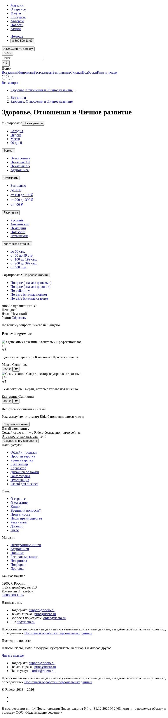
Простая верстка (22, 456)
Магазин (16, 5)
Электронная (20, 158)
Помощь (16, 36)
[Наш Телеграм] (12, 701)
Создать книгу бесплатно (20, 440)
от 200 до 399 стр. (23, 263)
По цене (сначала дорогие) (30, 286)
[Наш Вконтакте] (12, 697)
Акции (15, 29)
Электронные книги (25, 545)
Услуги (15, 13)
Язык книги (11, 212)
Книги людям (107, 72)
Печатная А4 (20, 162)
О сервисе (18, 9)
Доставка (17, 568)
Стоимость (11, 178)
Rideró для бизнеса (24, 484)
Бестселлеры (43, 72)
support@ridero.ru (41, 610)
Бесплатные (61, 72)
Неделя (15, 135)
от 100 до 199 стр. (23, 259)
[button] (84, 63)
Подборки (89, 72)
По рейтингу (20, 290)
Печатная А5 (20, 166)
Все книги (9, 72)
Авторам (17, 21)
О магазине (19, 502)
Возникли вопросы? (25, 510)
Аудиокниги (19, 549)
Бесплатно (18, 185)
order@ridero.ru (54, 618)
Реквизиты (18, 522)
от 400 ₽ (16, 204)
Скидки (76, 72)
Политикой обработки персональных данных (58, 633)
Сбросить (19, 317)
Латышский (19, 236)
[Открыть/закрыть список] (74, 91)
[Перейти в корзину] (10, 79)
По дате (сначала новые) (28, 294)
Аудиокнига (19, 170)
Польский (17, 232)
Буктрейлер (19, 464)
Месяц (15, 139)
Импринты (25, 72)
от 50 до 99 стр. (21, 255)
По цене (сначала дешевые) (30, 283)
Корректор (18, 468)
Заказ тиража (20, 476)
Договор (16, 526)
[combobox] (84, 58)
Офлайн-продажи (23, 452)
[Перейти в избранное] (4, 79)
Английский (19, 224)
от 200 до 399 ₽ (21, 200)
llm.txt (14, 530)
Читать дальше (13, 655)
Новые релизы (33, 123)
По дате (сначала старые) (29, 298)
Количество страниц (17, 243)
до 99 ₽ (15, 190)
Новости (16, 25)
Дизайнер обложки (24, 472)
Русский (16, 220)
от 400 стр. (18, 267)
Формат (9, 150)
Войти (7, 53)
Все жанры (10, 83)
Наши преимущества (26, 518)
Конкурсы (18, 17)
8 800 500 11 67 (13, 595)
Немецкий (18, 228)
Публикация (19, 480)
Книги (15, 506)
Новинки (17, 553)
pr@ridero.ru (26, 622)
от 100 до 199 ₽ (21, 195)
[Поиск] (6, 63)
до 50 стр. (17, 251)
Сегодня (16, 131)
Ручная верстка (21, 460)
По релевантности (36, 275)
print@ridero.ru (45, 614)
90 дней (16, 143)
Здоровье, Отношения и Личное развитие (41, 90)
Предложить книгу (16, 424)
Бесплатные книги (24, 557)
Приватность (20, 514)
